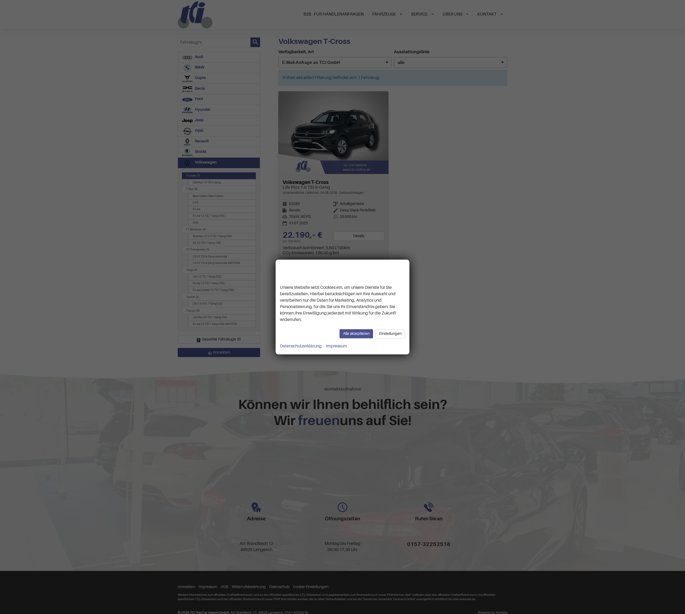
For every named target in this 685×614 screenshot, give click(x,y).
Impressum (336, 346)
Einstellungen (390, 334)
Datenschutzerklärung (301, 346)
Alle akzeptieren (356, 334)
